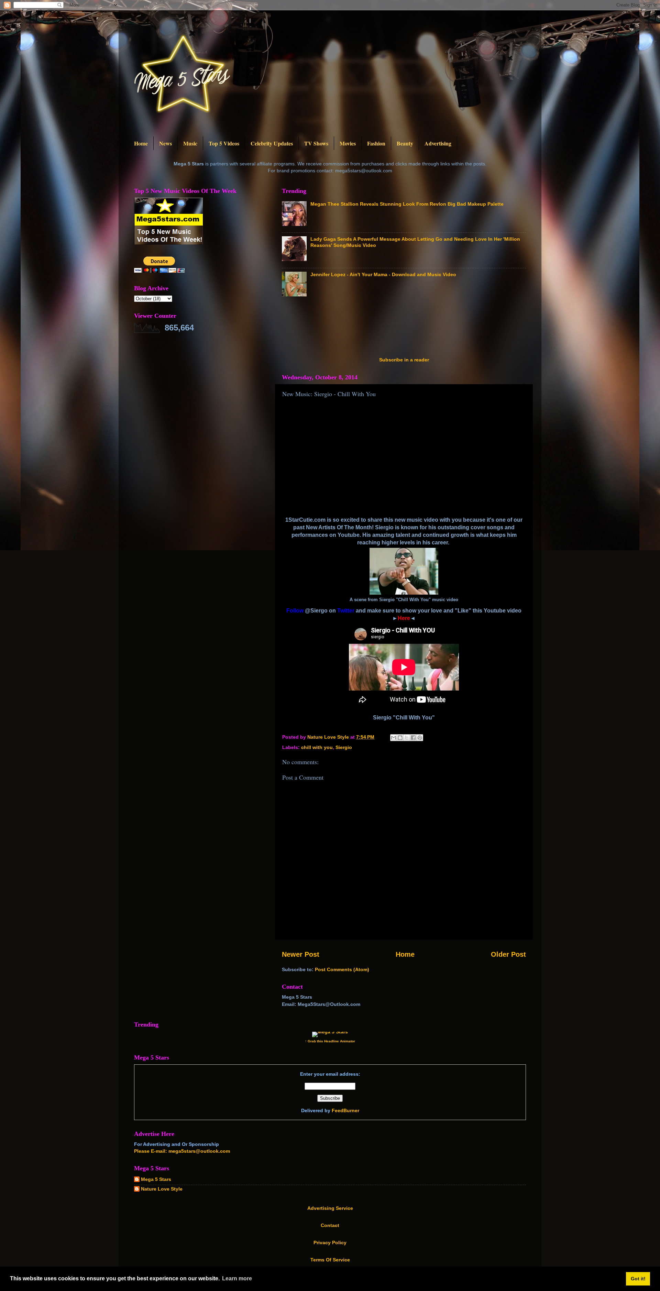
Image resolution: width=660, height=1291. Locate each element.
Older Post (508, 954)
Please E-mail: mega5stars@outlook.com (182, 1151)
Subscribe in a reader (404, 359)
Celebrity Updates (272, 143)
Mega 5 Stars (156, 1179)
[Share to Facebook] (413, 737)
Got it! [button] (638, 1278)
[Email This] (393, 737)
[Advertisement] (407, 328)
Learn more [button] (237, 1278)
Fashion (376, 143)
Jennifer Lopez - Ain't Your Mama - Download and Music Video (383, 274)
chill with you (317, 747)
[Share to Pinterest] (419, 737)
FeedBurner (345, 1110)
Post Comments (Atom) (342, 969)
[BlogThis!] (400, 737)
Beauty (405, 143)
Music (190, 143)
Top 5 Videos (224, 143)
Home (141, 143)
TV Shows (316, 143)
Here (404, 618)
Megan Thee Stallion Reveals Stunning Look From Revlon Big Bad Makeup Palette (407, 204)
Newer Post (300, 954)
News (165, 143)
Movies (348, 143)
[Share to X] (406, 737)
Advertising (438, 143)
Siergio (344, 747)
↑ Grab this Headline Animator (330, 1041)
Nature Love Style (162, 1189)
